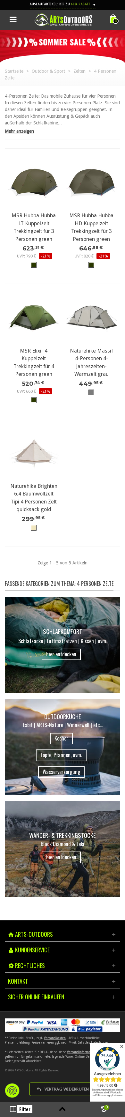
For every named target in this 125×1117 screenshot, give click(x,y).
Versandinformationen (83, 1052)
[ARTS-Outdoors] (63, 19)
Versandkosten (55, 1038)
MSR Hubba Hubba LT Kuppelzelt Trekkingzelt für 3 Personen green (34, 227)
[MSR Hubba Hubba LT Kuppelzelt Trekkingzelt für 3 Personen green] (33, 183)
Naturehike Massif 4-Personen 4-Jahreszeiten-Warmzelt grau (91, 362)
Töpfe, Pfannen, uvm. (61, 755)
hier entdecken (61, 654)
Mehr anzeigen (19, 131)
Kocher (61, 738)
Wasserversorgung (61, 772)
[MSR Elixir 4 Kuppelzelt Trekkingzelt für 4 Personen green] (33, 318)
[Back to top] (62, 1109)
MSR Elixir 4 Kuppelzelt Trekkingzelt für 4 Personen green (33, 362)
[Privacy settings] (12, 1090)
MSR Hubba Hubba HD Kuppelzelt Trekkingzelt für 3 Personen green (91, 227)
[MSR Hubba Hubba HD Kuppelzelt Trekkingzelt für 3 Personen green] (91, 183)
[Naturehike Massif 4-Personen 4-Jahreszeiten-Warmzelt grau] (91, 318)
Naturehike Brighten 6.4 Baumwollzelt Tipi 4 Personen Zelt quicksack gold (33, 497)
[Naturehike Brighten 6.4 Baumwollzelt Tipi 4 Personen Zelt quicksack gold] (33, 453)
